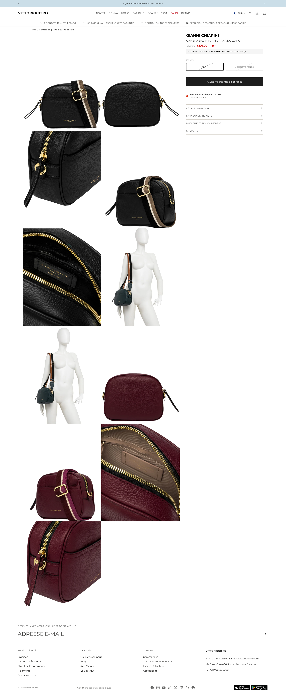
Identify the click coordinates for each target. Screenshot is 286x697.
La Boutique (87, 670)
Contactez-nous (27, 675)
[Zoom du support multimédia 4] (140, 179)
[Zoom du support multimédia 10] (140, 473)
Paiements (24, 670)
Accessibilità (150, 670)
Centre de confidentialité (157, 661)
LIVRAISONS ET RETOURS (199, 115)
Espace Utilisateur (153, 666)
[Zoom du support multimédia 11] (62, 570)
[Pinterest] (193, 688)
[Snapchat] (187, 688)
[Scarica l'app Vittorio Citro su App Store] (242, 687)
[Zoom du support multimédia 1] (62, 82)
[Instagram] (158, 688)
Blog (83, 661)
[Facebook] (152, 688)
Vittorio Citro (31, 687)
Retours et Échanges (30, 661)
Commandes (150, 656)
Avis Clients (87, 666)
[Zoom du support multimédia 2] (140, 82)
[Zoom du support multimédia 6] (140, 277)
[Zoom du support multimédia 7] (62, 375)
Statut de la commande (31, 666)
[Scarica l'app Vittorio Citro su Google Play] (260, 687)
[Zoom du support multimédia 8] (140, 375)
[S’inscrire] (264, 633)
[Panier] (264, 13)
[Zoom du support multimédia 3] (62, 179)
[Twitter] (175, 688)
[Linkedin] (181, 688)
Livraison (23, 656)
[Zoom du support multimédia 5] (62, 277)
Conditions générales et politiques (94, 688)
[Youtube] (164, 688)
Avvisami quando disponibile (224, 81)
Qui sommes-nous (91, 656)
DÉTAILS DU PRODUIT (197, 108)
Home (33, 29)
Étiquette (192, 130)
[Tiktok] (170, 688)
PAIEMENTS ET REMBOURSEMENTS (204, 123)
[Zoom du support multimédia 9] (62, 473)
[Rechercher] (250, 13)
